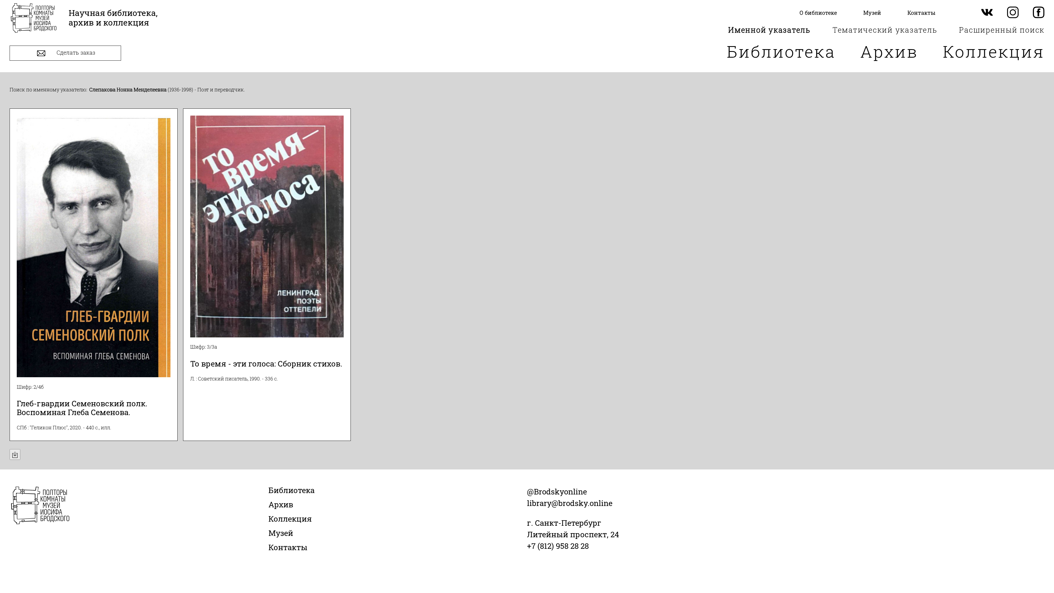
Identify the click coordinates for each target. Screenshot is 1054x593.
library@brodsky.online (569, 503)
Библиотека (781, 51)
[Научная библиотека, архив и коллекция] (34, 18)
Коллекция (993, 51)
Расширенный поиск (1001, 30)
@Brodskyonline (557, 491)
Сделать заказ (75, 52)
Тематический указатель (884, 30)
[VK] (987, 13)
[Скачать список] (15, 454)
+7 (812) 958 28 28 (558, 546)
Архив (889, 51)
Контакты (287, 547)
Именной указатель (769, 30)
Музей (280, 533)
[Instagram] (1013, 13)
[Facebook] (1038, 13)
